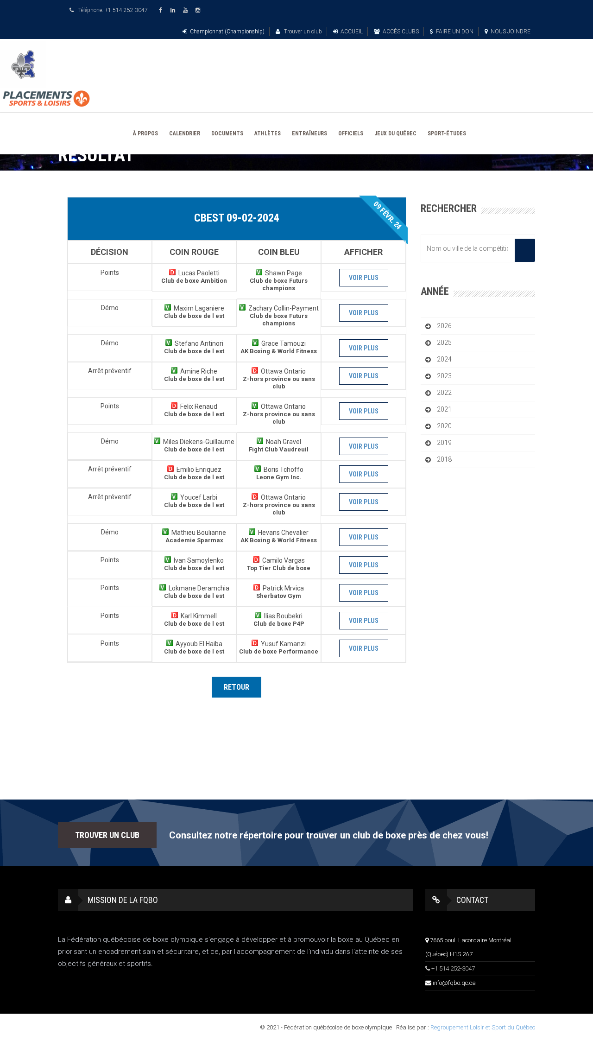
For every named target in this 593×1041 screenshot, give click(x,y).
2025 (444, 342)
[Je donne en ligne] (296, 99)
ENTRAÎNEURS (309, 133)
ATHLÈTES (267, 133)
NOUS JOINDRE (510, 31)
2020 (444, 426)
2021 (444, 409)
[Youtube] (186, 10)
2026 (444, 326)
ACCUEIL (352, 31)
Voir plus (364, 277)
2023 (444, 376)
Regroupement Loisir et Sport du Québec (482, 1027)
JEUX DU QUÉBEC (395, 133)
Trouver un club (302, 31)
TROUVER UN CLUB (107, 835)
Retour (236, 687)
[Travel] (296, 64)
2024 (444, 359)
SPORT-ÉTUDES (447, 133)
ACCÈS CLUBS (401, 31)
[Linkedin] (174, 10)
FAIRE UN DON (454, 31)
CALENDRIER (184, 133)
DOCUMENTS (227, 133)
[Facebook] (161, 10)
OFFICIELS (350, 133)
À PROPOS (145, 133)
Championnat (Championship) (227, 31)
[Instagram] (199, 10)
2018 (444, 459)
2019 (444, 442)
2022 (444, 392)
